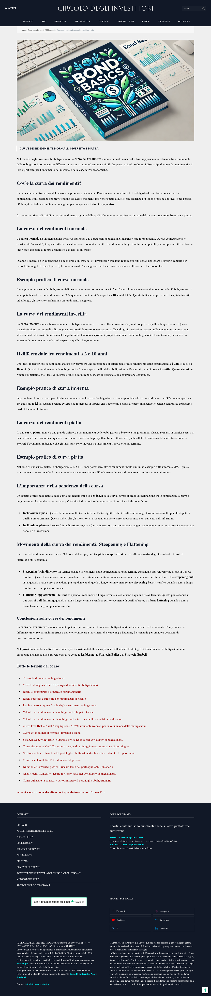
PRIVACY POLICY (25, 836)
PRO (44, 21)
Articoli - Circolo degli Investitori (126, 837)
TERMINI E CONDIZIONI (28, 848)
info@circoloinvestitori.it (37, 984)
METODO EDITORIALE (28, 879)
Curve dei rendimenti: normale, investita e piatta (51, 732)
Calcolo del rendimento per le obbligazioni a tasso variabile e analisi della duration (72, 719)
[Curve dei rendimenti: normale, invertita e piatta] (105, 140)
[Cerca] (204, 8)
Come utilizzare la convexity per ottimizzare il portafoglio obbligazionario (67, 780)
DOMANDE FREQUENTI (28, 867)
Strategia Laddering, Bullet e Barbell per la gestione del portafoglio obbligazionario (73, 739)
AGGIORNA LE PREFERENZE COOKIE (35, 831)
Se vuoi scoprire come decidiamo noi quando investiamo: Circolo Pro (60, 792)
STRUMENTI (81, 21)
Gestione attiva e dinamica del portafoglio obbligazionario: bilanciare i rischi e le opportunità (79, 753)
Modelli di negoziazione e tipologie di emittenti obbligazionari (60, 685)
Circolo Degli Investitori (105, 8)
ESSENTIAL (60, 21)
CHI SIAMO (22, 861)
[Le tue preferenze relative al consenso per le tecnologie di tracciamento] (205, 990)
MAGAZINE (164, 21)
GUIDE (102, 21)
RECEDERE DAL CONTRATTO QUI (33, 885)
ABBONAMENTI (125, 21)
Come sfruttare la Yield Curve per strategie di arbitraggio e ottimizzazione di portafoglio (76, 746)
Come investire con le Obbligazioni (41, 30)
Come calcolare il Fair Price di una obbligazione (52, 760)
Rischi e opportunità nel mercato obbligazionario (52, 692)
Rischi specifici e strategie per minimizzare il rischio (54, 698)
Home (23, 30)
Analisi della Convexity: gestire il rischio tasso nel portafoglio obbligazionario (69, 773)
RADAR (146, 21)
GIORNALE (184, 21)
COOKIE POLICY (25, 843)
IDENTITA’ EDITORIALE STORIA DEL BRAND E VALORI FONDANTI (49, 873)
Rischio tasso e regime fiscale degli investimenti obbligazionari (60, 705)
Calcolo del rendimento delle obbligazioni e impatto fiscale (58, 712)
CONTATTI (22, 824)
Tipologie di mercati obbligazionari (44, 678)
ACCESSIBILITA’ (24, 855)
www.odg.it (22, 963)
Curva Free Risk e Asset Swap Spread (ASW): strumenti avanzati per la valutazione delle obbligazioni (84, 726)
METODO (28, 21)
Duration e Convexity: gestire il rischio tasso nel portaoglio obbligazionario (68, 767)
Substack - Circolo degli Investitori (127, 844)
